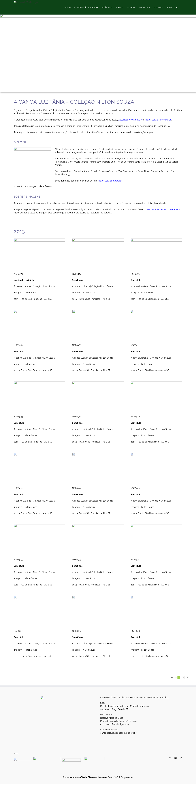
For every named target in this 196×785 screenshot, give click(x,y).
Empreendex (127, 777)
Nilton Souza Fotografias (110, 181)
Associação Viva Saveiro (130, 119)
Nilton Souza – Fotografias (158, 119)
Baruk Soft (113, 777)
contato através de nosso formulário (162, 209)
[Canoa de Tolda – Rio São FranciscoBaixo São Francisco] (98, 15)
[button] (177, 7)
